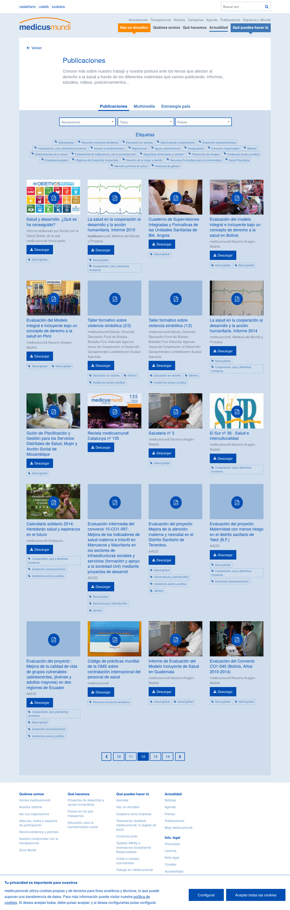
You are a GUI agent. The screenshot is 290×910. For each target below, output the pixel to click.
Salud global (66, 142)
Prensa (170, 814)
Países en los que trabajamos (80, 813)
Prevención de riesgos (206, 154)
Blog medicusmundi (178, 827)
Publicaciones (230, 19)
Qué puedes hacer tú (132, 793)
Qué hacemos (195, 27)
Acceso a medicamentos (109, 148)
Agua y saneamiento (167, 148)
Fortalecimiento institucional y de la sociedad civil (105, 154)
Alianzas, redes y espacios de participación (38, 822)
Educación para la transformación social (83, 824)
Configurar (206, 895)
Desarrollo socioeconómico (219, 142)
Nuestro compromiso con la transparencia (38, 840)
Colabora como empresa (133, 814)
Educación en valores (139, 142)
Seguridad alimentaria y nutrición (163, 154)
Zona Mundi (27, 850)
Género (251, 148)
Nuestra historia (30, 807)
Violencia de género (167, 166)
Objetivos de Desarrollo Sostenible (96, 160)
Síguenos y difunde (257, 19)
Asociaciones (138, 19)
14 (168, 756)
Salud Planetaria (239, 160)
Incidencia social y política (243, 154)
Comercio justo (127, 836)
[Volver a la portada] (45, 23)
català (44, 6)
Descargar (41, 249)
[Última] (180, 756)
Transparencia (160, 19)
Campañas (195, 19)
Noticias (179, 19)
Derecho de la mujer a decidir (144, 160)
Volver (36, 47)
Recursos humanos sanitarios (100, 142)
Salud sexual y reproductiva (177, 142)
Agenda (212, 19)
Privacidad (172, 844)
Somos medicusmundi (34, 800)
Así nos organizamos (34, 814)
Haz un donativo (128, 807)
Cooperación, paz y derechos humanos (62, 148)
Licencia (170, 850)
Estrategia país (175, 106)
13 (155, 756)
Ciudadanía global (56, 160)
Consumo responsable (225, 148)
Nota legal (172, 857)
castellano (27, 6)
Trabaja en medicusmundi (134, 869)
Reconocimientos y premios (38, 831)
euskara (58, 6)
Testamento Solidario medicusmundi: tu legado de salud (136, 825)
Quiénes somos (166, 27)
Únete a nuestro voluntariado (127, 860)
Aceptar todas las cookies (255, 895)
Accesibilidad (174, 871)
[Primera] (106, 756)
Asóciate (122, 800)
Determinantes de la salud (51, 154)
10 (119, 756)
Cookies (170, 864)
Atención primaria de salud (130, 166)
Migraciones (139, 148)
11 (131, 756)
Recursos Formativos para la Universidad (195, 160)
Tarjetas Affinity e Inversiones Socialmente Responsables (133, 847)
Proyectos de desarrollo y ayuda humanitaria (86, 802)
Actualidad (218, 27)
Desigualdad (196, 148)
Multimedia (144, 106)
